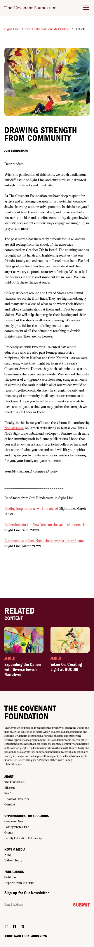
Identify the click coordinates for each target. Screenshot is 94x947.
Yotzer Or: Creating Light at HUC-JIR (66, 667)
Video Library (13, 860)
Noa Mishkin (14, 428)
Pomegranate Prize (16, 827)
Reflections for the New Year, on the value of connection (46, 525)
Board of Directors (16, 799)
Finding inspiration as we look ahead (31, 508)
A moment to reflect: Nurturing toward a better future (44, 541)
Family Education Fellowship (23, 838)
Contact (9, 804)
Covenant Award (15, 821)
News (7, 854)
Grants (8, 832)
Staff (7, 793)
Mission (9, 787)
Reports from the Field (19, 883)
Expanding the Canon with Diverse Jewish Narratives (22, 669)
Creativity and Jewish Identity (47, 29)
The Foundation (14, 782)
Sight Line (11, 29)
